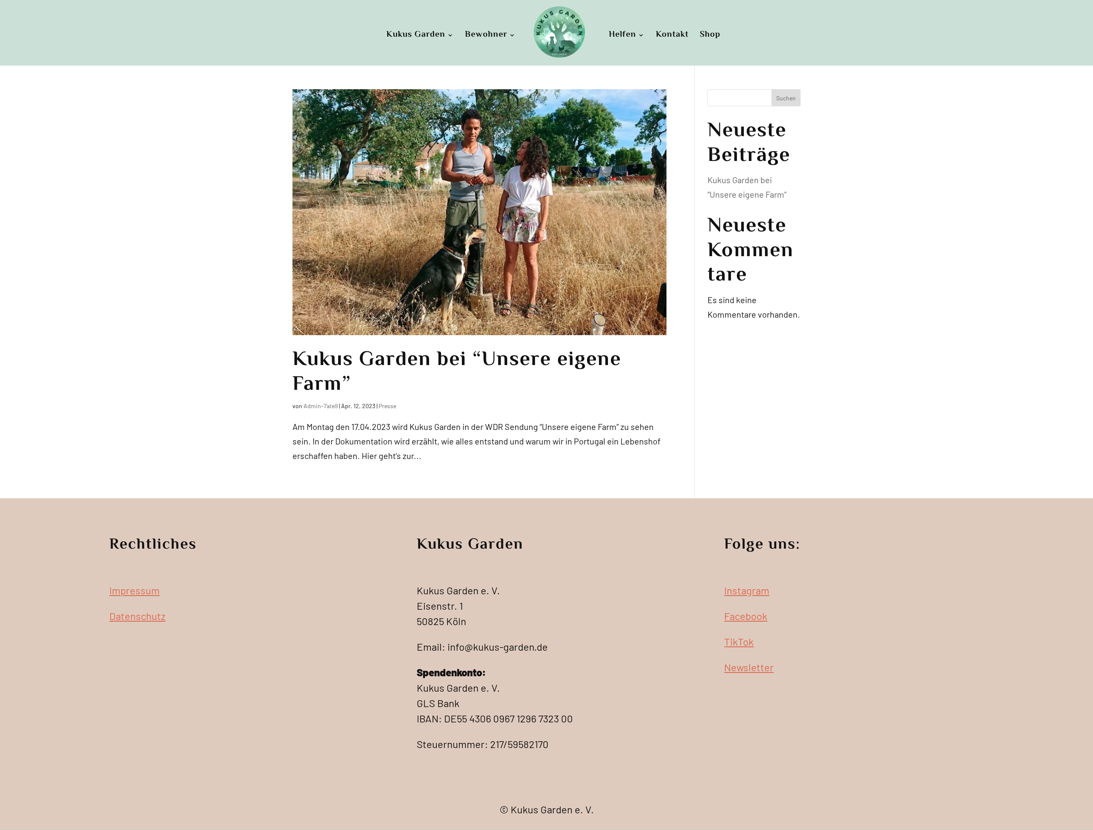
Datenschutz (137, 616)
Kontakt (672, 35)
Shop (710, 35)
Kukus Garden (415, 35)
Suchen (786, 98)
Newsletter (749, 667)
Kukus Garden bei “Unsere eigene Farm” (456, 372)
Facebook (745, 616)
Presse (387, 405)
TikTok (739, 641)
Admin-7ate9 (321, 405)
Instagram (746, 590)
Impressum (134, 590)
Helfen (622, 35)
